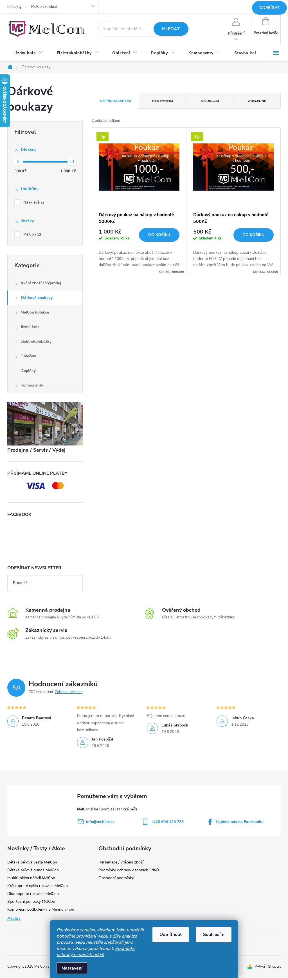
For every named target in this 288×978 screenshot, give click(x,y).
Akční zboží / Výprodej (41, 283)
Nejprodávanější (115, 101)
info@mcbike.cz (100, 821)
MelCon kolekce (44, 6)
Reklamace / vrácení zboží (120, 862)
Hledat (171, 29)
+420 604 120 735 (167, 821)
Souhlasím (213, 934)
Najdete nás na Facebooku (240, 821)
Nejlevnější (162, 101)
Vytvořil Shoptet (268, 966)
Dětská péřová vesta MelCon (32, 862)
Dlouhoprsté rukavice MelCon (33, 893)
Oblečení (28, 356)
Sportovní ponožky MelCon (31, 901)
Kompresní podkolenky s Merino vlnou (40, 909)
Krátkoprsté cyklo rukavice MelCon (37, 885)
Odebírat (269, 7)
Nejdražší (210, 101)
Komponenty (32, 385)
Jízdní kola (30, 327)
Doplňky (28, 370)
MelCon (31, 234)
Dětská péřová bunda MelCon (33, 870)
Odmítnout (170, 934)
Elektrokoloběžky (36, 341)
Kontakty (14, 6)
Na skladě (33, 202)
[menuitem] (28, 53)
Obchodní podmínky (116, 878)
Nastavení (72, 968)
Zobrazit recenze (68, 691)
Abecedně (257, 101)
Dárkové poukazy (37, 297)
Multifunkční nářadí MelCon (31, 878)
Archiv (14, 918)
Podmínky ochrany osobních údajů (96, 951)
